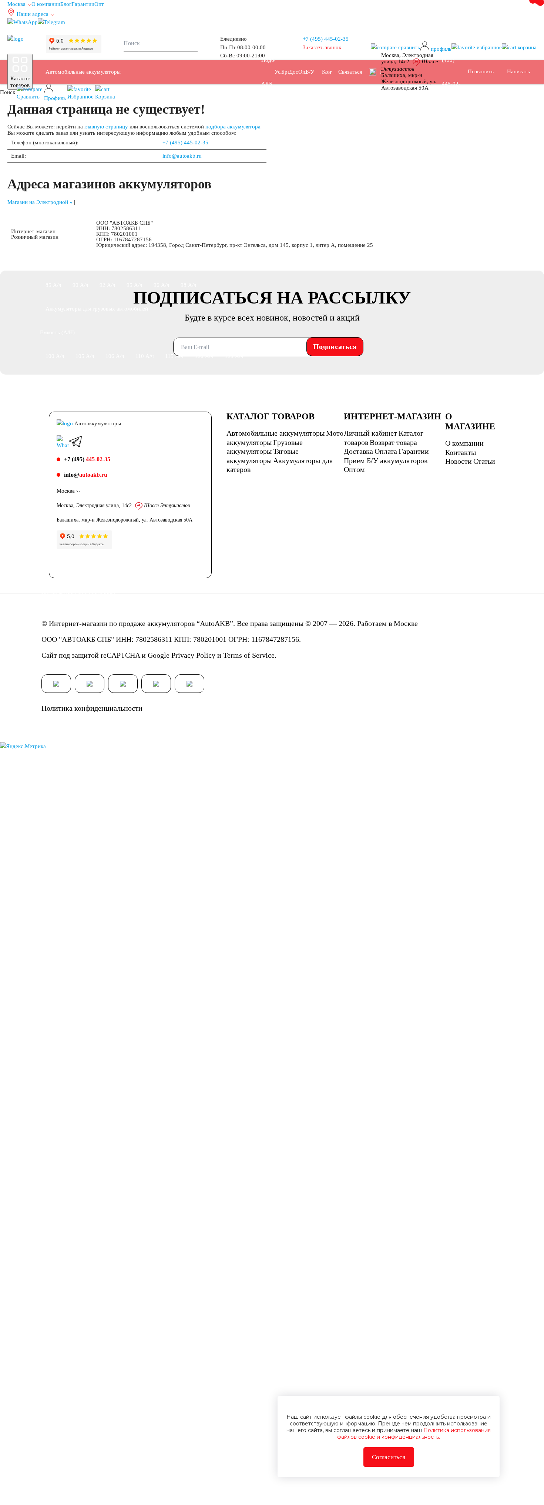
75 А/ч (80, 261)
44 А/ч (189, 167)
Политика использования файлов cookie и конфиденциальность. (414, 1433)
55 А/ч (216, 190)
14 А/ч (53, 1019)
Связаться (350, 72)
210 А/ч (144, 403)
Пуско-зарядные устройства (80, 1469)
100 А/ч (55, 356)
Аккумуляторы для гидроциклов (207, 1185)
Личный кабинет (370, 433)
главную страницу (106, 127)
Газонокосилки (193, 1446)
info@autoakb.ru (182, 156)
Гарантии (82, 4)
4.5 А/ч (102, 996)
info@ (85, 475)
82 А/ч (189, 261)
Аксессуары (131, 1493)
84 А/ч (216, 261)
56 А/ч (53, 214)
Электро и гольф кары (179, 1351)
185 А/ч (234, 380)
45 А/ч (216, 167)
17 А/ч (107, 1019)
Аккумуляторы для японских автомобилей (97, 735)
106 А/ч (114, 356)
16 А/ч (80, 1019)
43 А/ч (161, 167)
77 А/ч (107, 261)
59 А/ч (107, 214)
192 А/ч (84, 403)
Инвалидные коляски (139, 1446)
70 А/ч (161, 238)
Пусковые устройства (151, 1469)
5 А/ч (128, 996)
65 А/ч (80, 238)
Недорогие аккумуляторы (77, 806)
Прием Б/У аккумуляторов (385, 460)
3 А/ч (52, 996)
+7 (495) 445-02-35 (185, 142)
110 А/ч (144, 356)
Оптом (354, 469)
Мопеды (135, 925)
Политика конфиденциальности (91, 708)
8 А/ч (176, 996)
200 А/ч (114, 403)
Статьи (484, 461)
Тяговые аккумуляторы (73, 1209)
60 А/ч (134, 214)
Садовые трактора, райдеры (80, 925)
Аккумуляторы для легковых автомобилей (96, 119)
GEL (51, 1090)
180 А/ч (204, 380)
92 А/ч (107, 285)
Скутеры (138, 901)
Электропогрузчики (69, 1375)
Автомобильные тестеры (76, 1493)
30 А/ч (53, 1043)
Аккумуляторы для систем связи (156, 1280)
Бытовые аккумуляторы (74, 1398)
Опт (99, 4)
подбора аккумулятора (233, 127)
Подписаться (335, 346)
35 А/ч (53, 167)
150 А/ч (144, 380)
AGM (73, 1090)
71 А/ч (189, 238)
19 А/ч (161, 1019)
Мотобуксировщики (70, 948)
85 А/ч (53, 285)
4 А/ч (76, 996)
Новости (458, 461)
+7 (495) (326, 39)
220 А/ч (174, 403)
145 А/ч (114, 380)
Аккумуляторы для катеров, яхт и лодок (94, 1161)
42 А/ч (134, 167)
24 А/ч (216, 1019)
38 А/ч (80, 167)
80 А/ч (161, 261)
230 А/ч (234, 403)
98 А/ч (189, 285)
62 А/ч (189, 214)
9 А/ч (200, 996)
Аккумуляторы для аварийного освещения (97, 1304)
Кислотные (104, 1090)
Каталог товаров (20, 82)
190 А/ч (55, 403)
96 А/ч (161, 285)
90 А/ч (80, 285)
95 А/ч (134, 285)
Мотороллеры (172, 925)
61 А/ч (161, 214)
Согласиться (388, 1457)
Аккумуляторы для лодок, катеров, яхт (93, 1114)
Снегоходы (217, 901)
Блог (65, 4)
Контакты (460, 452)
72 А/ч (216, 238)
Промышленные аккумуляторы (83, 1233)
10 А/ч (226, 996)
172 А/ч (174, 380)
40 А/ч (107, 167)
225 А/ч (204, 403)
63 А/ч (216, 214)
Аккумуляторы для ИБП (141, 1209)
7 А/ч (152, 996)
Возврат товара (393, 442)
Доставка (358, 451)
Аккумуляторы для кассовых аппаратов (93, 1351)
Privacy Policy (193, 655)
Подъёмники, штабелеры (76, 1280)
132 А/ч (55, 380)
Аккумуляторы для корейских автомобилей (98, 759)
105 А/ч (84, 356)
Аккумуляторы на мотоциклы (81, 901)
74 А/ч (53, 261)
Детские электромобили (74, 1446)
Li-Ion (136, 1090)
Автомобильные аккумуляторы (83, 72)
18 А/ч (134, 1019)
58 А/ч (80, 214)
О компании (45, 4)
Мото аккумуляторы (70, 830)
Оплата (386, 451)
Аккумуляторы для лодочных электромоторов (101, 1185)
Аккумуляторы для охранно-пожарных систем (102, 1327)
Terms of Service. (249, 655)
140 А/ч (84, 380)
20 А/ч (189, 1019)
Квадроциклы (176, 901)
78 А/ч (134, 261)
